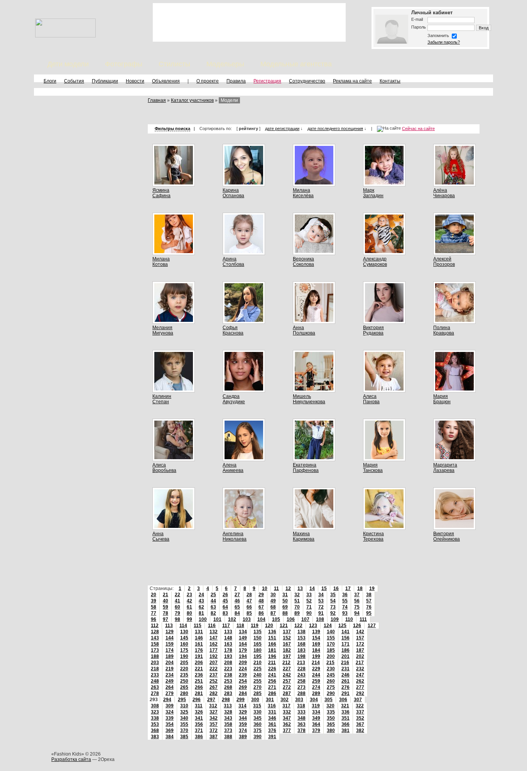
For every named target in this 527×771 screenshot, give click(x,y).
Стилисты (174, 64)
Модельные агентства (296, 64)
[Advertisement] (249, 22)
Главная (157, 100)
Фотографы (123, 64)
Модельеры (225, 64)
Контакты (390, 81)
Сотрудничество (307, 81)
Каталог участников (192, 100)
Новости (135, 81)
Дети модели (68, 64)
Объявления (166, 81)
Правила (236, 81)
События (74, 81)
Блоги (50, 81)
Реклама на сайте (352, 81)
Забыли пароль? (443, 42)
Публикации (105, 81)
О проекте (207, 81)
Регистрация (267, 81)
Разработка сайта (71, 759)
